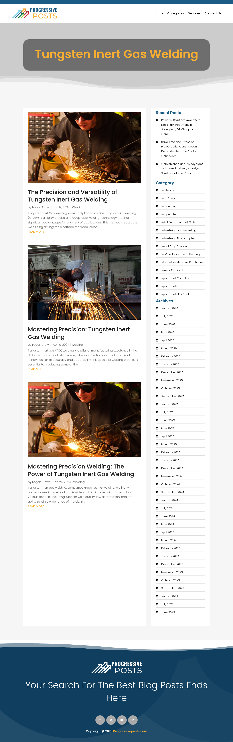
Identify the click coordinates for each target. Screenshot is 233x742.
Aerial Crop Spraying (175, 246)
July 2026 (167, 316)
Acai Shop (168, 198)
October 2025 (170, 388)
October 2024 (170, 484)
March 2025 (169, 444)
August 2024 (169, 500)
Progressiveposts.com (130, 731)
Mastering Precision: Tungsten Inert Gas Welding (79, 333)
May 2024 (167, 524)
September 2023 (172, 588)
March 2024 (169, 540)
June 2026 (168, 324)
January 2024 (170, 556)
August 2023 (169, 596)
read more (36, 232)
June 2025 (168, 420)
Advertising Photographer (178, 238)
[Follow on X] (111, 720)
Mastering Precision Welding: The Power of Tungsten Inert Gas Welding (81, 470)
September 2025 (172, 396)
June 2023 (168, 612)
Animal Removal (172, 270)
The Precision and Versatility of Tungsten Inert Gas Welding (72, 196)
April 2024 (167, 532)
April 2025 (167, 436)
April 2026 (167, 340)
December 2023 (172, 564)
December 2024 (172, 468)
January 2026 (170, 364)
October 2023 (170, 580)
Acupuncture (170, 214)
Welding (78, 207)
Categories (175, 13)
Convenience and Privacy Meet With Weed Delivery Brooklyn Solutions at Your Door (182, 168)
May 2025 (167, 428)
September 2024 (172, 492)
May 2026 (167, 332)
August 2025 (169, 404)
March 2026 (169, 348)
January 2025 (170, 460)
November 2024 (172, 476)
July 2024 (167, 508)
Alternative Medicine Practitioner (183, 262)
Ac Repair (167, 190)
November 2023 (172, 572)
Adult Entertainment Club (178, 222)
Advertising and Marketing (178, 230)
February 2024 (170, 548)
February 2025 (170, 452)
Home (159, 13)
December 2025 (172, 372)
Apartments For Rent (175, 294)
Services (194, 13)
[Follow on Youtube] (122, 720)
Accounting (169, 206)
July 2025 (167, 412)
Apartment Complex (175, 278)
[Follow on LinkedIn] (133, 720)
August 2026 (169, 308)
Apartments (169, 286)
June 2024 (168, 516)
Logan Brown (41, 207)
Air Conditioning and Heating (180, 254)
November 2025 (172, 380)
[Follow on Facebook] (100, 720)
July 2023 (167, 604)
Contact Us (212, 13)
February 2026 (170, 356)
